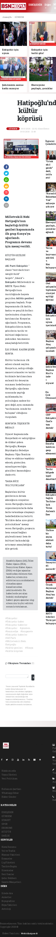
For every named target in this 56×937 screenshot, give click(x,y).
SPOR (4, 823)
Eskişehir (22, 265)
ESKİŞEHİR (35, 4)
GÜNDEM (19, 17)
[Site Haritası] (35, 759)
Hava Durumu (9, 846)
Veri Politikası (10, 778)
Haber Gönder (9, 796)
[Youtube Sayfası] (19, 759)
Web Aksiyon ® (29, 933)
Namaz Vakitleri (11, 854)
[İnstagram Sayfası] (14, 759)
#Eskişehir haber (14, 621)
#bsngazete (26, 631)
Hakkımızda (9, 770)
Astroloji (6, 908)
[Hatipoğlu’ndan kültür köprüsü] (21, 148)
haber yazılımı (27, 926)
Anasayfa (7, 17)
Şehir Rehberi (9, 878)
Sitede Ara (7, 893)
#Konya (29, 647)
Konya (22, 446)
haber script (36, 930)
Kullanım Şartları (11, 788)
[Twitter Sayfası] (8, 759)
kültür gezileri (25, 298)
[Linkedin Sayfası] (25, 759)
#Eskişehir (11, 618)
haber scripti (7, 930)
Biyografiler (8, 901)
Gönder (33, 677)
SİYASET (6, 820)
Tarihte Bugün (9, 866)
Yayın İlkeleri (9, 774)
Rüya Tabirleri (9, 904)
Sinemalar (7, 870)
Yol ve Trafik (8, 850)
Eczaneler (7, 858)
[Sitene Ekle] (41, 759)
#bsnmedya (11, 631)
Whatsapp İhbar (10, 792)
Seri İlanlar (8, 874)
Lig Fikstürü (8, 862)
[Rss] (30, 759)
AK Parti (10, 265)
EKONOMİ (7, 827)
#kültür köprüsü (14, 651)
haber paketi (42, 926)
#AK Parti (10, 637)
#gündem (25, 628)
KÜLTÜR (6, 831)
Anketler (6, 897)
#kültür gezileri (14, 647)
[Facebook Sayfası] (3, 759)
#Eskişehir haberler (16, 624)
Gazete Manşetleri (11, 882)
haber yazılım (22, 930)
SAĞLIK (6, 835)
